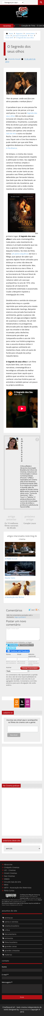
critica (8, 36)
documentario (10, 934)
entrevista (9, 938)
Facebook (37, 439)
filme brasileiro (11, 942)
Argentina (19, 33)
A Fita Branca (11, 148)
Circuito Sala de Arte (12, 882)
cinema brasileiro (12, 926)
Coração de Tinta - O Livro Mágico (29, 25)
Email (19, 654)
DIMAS (7, 879)
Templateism (24, 1009)
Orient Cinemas (10, 873)
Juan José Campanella (20, 36)
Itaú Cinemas (9, 876)
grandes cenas (11, 946)
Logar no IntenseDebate (12, 645)
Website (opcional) (32, 655)
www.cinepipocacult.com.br (18, 901)
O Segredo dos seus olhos (25, 38)
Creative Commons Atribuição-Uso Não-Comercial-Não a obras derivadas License (21, 899)
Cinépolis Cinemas (11, 867)
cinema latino (30, 33)
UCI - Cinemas (10, 870)
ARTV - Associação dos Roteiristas (17, 887)
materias (8, 955)
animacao (9, 918)
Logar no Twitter (11, 648)
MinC (6, 885)
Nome (8, 654)
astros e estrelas (11, 922)
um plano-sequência (20, 254)
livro (31, 36)
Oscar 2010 (9, 38)
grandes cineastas (12, 950)
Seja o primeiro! (20, 617)
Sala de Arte (11, 133)
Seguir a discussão (37, 610)
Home (11, 33)
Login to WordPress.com (26, 645)
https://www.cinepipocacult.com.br (12, 905)
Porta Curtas (9, 890)
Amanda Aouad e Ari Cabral (28, 896)
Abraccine (8, 864)
